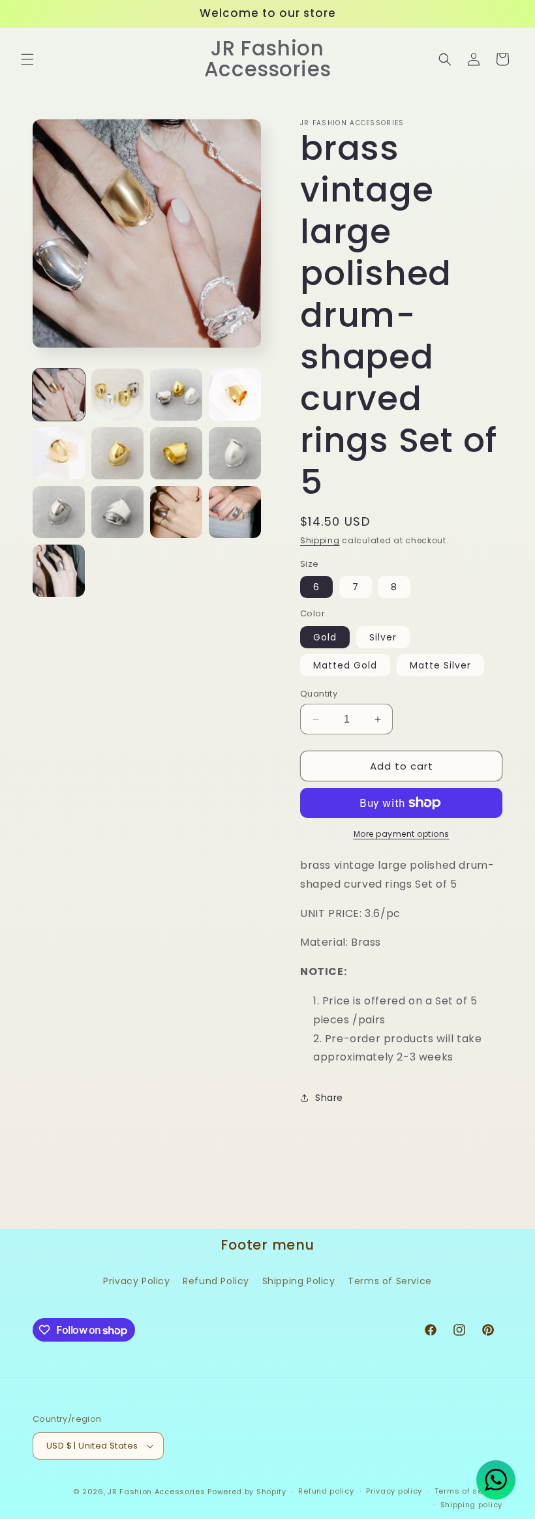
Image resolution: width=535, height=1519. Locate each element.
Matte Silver (440, 665)
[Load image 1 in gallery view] (59, 394)
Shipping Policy (298, 1280)
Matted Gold (345, 665)
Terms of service (468, 1491)
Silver (383, 637)
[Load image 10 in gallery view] (117, 512)
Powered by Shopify (246, 1491)
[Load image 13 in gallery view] (59, 571)
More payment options (402, 833)
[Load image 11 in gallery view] (176, 512)
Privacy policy (394, 1491)
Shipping (320, 540)
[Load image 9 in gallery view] (59, 512)
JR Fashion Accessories (156, 1491)
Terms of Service (390, 1280)
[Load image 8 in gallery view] (235, 453)
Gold (325, 637)
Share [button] (329, 1097)
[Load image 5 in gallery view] (59, 453)
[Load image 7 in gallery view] (176, 453)
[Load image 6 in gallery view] (117, 453)
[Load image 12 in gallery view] (235, 512)
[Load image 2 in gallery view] (117, 394)
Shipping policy (471, 1504)
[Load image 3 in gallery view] (176, 394)
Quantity (318, 693)
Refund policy (326, 1491)
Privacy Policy (136, 1280)
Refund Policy (216, 1280)
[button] (27, 59)
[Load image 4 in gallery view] (235, 394)
